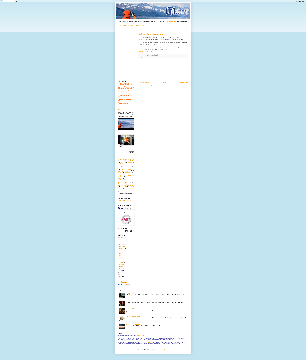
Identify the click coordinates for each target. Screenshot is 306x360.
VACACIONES (124, 186)
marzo (121, 262)
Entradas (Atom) (148, 85)
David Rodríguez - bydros (146, 342)
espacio (119, 172)
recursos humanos (123, 182)
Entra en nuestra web (171, 21)
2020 (120, 237)
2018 (120, 239)
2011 (120, 274)
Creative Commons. (140, 335)
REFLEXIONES (122, 183)
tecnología (126, 185)
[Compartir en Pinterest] (157, 55)
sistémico (120, 185)
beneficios (130, 158)
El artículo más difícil (130, 293)
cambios (132, 159)
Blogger (165, 349)
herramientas (121, 174)
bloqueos (120, 159)
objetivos (129, 176)
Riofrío (130, 183)
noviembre (122, 248)
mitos (130, 174)
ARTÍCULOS (146, 57)
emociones (155, 57)
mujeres (129, 175)
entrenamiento (123, 171)
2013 (120, 270)
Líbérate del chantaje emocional (151, 34)
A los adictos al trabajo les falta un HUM (134, 301)
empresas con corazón (126, 169)
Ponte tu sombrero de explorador (133, 316)
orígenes (120, 178)
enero (121, 266)
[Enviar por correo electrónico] (150, 55)
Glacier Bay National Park (128, 87)
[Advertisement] (163, 70)
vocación (128, 188)
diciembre (122, 246)
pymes (119, 179)
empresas (131, 168)
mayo (121, 258)
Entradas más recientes (144, 82)
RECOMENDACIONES (123, 181)
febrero (122, 264)
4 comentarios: (143, 55)
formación (127, 172)
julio (121, 255)
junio (121, 257)
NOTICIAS (120, 176)
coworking (130, 162)
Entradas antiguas (184, 82)
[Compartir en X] (154, 55)
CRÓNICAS (121, 163)
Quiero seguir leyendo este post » (146, 51)
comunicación (130, 160)
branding (126, 159)
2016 (120, 242)
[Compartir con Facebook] (155, 55)
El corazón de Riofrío (130, 308)
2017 (120, 241)
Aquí (119, 193)
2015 (120, 244)
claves (150, 57)
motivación (120, 175)
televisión (131, 185)
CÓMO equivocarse (123, 109)
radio (129, 179)
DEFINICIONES (122, 165)
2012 (120, 272)
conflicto (123, 162)
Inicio (164, 82)
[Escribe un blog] (152, 55)
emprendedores (122, 168)
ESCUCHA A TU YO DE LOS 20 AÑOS (134, 324)
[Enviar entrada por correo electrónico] (148, 55)
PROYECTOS (128, 178)
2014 (120, 268)
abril (121, 260)
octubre (122, 253)
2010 (120, 276)
